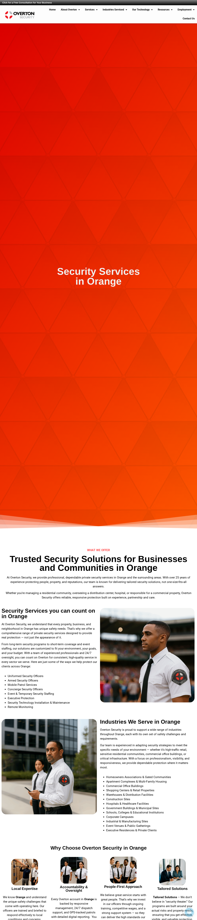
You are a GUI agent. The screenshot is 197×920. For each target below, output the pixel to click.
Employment (184, 9)
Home (52, 9)
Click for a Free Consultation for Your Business (27, 2)
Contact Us (189, 18)
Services (89, 9)
